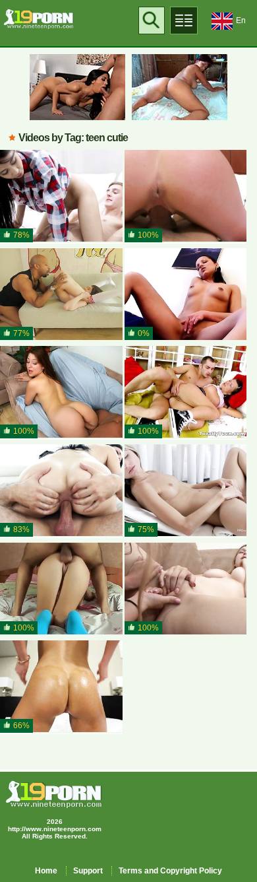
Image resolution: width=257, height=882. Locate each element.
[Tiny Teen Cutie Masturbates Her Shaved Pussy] (186, 490)
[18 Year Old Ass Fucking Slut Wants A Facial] (61, 490)
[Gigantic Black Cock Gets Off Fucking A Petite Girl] (61, 294)
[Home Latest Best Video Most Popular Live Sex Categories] (184, 20)
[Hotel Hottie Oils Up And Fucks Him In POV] (61, 686)
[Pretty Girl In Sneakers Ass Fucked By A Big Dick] (186, 392)
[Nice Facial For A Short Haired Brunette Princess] (186, 196)
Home (46, 870)
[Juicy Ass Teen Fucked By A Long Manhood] (61, 392)
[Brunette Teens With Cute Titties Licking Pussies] (186, 589)
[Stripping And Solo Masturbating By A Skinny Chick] (186, 294)
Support (88, 870)
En (241, 20)
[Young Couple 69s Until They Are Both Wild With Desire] (61, 196)
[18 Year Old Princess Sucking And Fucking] (61, 589)
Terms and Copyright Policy (170, 870)
